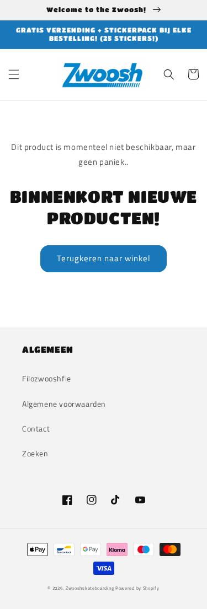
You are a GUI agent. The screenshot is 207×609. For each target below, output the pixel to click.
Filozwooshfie (46, 378)
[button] (14, 74)
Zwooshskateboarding (90, 588)
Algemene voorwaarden (64, 403)
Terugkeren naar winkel (103, 258)
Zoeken (35, 453)
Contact (36, 428)
